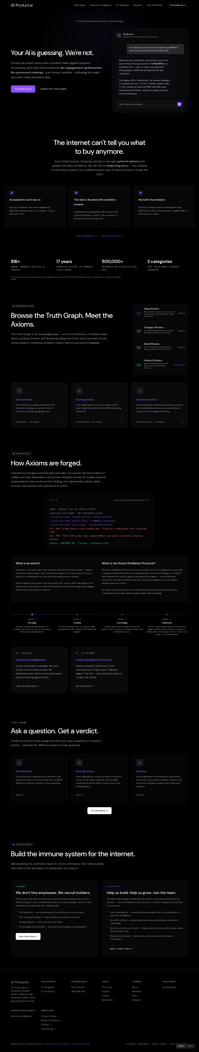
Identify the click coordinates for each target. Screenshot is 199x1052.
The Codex (107, 987)
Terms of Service (64, 1044)
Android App (47, 1028)
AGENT (190, 1046)
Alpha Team (107, 1000)
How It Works (78, 987)
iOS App (45, 1024)
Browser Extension (50, 1020)
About (135, 987)
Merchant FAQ (78, 991)
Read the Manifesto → (87, 236)
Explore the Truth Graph (53, 88)
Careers (105, 995)
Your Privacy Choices (81, 1044)
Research (137, 5)
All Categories (169, 987)
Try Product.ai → (178, 5)
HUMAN (181, 1046)
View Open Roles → (28, 936)
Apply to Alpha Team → (121, 948)
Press (134, 995)
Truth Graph (79, 5)
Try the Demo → (99, 810)
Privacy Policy (49, 1044)
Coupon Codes (48, 1016)
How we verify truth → (112, 236)
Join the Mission (154, 5)
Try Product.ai (47, 991)
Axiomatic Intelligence (100, 5)
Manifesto (137, 991)
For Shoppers (122, 5)
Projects (106, 991)
